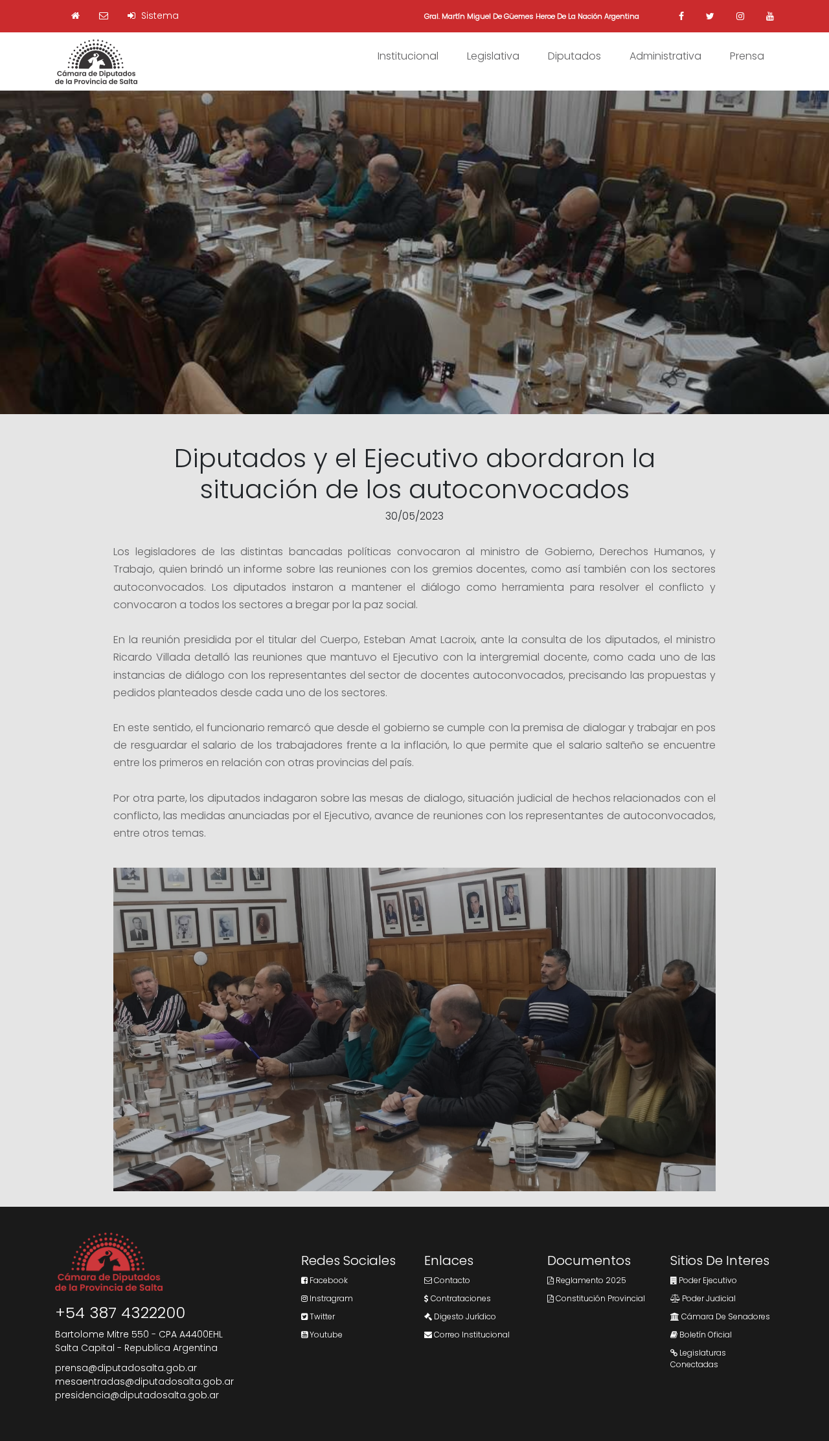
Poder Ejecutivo (707, 1280)
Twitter (321, 1316)
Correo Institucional (471, 1334)
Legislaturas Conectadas (698, 1358)
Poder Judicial (708, 1298)
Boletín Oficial (704, 1334)
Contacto (451, 1280)
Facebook (328, 1280)
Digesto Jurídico (464, 1316)
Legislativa (493, 56)
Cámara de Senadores (724, 1316)
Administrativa (665, 56)
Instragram (330, 1298)
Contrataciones (460, 1298)
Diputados (574, 56)
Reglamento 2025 (590, 1280)
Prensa (747, 56)
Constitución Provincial (599, 1298)
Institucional (408, 56)
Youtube (325, 1334)
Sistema (159, 15)
